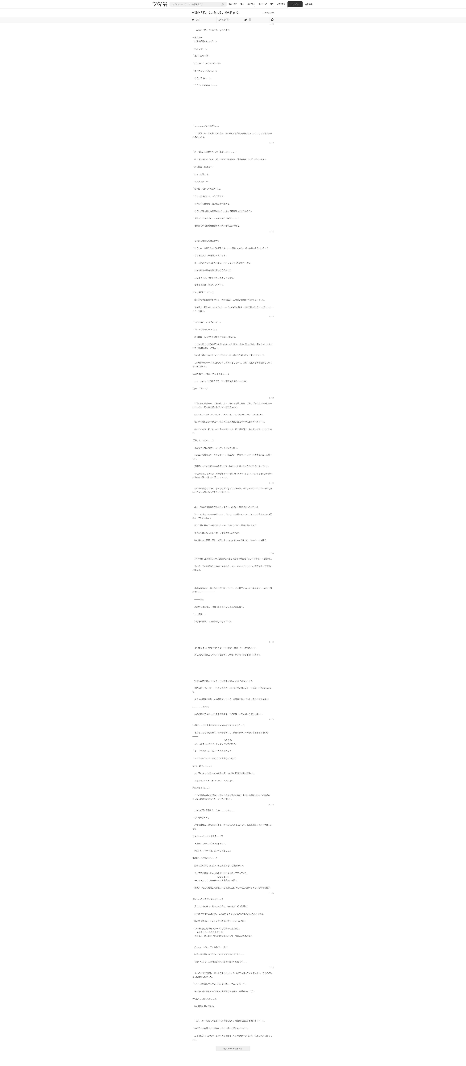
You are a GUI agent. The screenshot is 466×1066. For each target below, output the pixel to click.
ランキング (263, 4)
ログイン (295, 4)
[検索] (223, 4)
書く (242, 4)
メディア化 (281, 4)
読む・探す (233, 4)
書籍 (272, 4)
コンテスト (251, 4)
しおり (198, 20)
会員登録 (308, 4)
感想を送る (226, 20)
